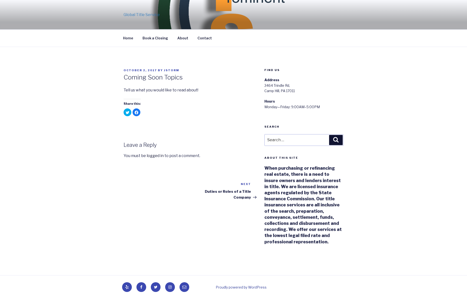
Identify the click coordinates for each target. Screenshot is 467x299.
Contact (205, 38)
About (182, 38)
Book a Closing (155, 38)
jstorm (171, 70)
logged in (155, 155)
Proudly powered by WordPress (241, 287)
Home (128, 38)
